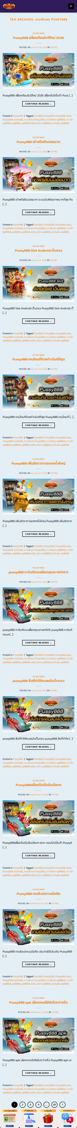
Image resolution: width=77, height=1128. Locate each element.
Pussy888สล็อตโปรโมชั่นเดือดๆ (38, 784)
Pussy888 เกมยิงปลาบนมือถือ (38, 893)
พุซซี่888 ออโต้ (28, 123)
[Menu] (71, 6)
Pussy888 (38, 33)
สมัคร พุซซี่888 (43, 123)
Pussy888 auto (63, 116)
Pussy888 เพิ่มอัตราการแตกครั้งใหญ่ (38, 463)
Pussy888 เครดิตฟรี (13, 119)
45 (54, 1104)
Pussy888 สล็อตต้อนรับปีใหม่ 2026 (38, 37)
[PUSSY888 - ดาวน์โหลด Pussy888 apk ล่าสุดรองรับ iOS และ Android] (34, 6)
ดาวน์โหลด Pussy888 (34, 119)
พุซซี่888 (16, 123)
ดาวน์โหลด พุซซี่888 (55, 119)
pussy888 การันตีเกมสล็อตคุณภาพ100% (38, 572)
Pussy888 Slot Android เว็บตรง (38, 250)
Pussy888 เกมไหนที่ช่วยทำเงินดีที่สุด (38, 359)
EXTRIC (54, 47)
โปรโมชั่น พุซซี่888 (60, 123)
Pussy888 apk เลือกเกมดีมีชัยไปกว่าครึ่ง (38, 1002)
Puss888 (38, 116)
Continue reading (38, 103)
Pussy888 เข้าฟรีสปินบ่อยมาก (38, 141)
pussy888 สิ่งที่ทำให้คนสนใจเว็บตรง (38, 680)
